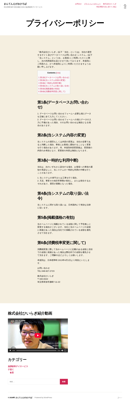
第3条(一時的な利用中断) (49, 83)
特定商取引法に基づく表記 (106, 7)
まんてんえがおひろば (15, 4)
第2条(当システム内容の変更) (51, 80)
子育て (11, 369)
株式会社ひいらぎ (109, 4)
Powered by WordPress (43, 398)
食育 (12, 372)
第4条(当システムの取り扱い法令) (53, 86)
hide (58, 73)
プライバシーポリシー (92, 4)
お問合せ (78, 4)
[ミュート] (62, 350)
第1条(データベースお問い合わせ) (53, 77)
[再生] (10, 350)
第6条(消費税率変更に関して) (51, 91)
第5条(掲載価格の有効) (49, 89)
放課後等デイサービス (18, 366)
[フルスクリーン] (65, 350)
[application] (38, 335)
